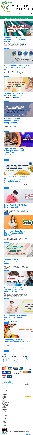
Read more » (6, 48)
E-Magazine (17, 18)
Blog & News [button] (7, 18)
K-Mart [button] (20, 18)
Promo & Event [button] (12, 18)
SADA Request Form (27, 361)
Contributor (26, 360)
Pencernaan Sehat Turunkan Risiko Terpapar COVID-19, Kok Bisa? (16, 233)
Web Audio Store (16, 361)
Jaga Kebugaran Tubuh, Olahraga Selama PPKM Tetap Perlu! (14, 151)
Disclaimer (25, 362)
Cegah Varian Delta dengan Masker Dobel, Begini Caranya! (15, 317)
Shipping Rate (5, 359)
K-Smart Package (16, 360)
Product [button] (11, 16)
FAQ (6, 433)
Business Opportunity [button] (16, 16)
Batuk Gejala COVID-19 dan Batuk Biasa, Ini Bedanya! (15, 206)
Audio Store (26, 357)
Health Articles (21, 43)
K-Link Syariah (29, 16)
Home (3, 16)
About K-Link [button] (7, 16)
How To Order (16, 357)
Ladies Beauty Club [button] (23, 16)
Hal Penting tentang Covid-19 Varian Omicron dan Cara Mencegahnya (16, 67)
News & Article (16, 43)
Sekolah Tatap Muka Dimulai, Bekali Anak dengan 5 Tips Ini (16, 94)
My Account (16, 359)
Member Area (16, 363)
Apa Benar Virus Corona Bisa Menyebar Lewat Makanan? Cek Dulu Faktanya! (16, 179)
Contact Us (26, 358)
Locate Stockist (16, 364)
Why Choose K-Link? (6, 358)
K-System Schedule (27, 359)
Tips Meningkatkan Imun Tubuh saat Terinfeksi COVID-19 (16, 342)
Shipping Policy (5, 360)
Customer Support (25, 18)
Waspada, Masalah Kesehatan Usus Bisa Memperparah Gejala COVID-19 (16, 121)
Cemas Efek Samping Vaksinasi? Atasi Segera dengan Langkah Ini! (14, 289)
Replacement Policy (6, 361)
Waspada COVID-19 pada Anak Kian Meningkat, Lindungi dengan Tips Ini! (14, 261)
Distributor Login (16, 362)
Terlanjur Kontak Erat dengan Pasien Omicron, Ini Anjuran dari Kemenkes (16, 39)
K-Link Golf (21, 387)
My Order (15, 358)
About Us (4, 357)
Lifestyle (14, 154)
